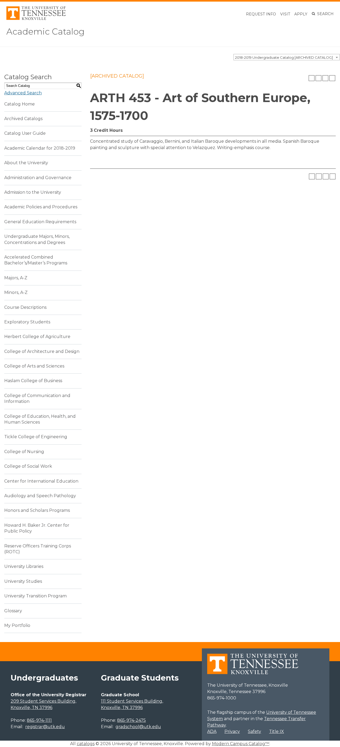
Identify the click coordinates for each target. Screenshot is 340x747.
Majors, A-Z (15, 277)
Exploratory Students (27, 321)
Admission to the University (32, 192)
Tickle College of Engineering (35, 436)
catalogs (86, 743)
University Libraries (23, 566)
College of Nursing (24, 451)
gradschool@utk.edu (138, 726)
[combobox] (286, 57)
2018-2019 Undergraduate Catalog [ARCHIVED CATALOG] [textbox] (284, 57)
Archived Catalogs (23, 118)
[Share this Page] (318, 78)
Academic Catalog (45, 31)
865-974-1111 (39, 720)
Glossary (13, 610)
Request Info (261, 14)
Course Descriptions (25, 307)
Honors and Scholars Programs (37, 510)
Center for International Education (41, 481)
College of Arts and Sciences (34, 366)
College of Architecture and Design (41, 351)
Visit (285, 14)
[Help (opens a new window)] (332, 78)
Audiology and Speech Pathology (40, 495)
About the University (26, 162)
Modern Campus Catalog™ (240, 743)
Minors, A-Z (16, 292)
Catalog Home (19, 104)
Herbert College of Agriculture (37, 336)
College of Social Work (28, 466)
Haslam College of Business (33, 380)
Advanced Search (23, 92)
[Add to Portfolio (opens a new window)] (311, 78)
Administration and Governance (37, 177)
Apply (300, 14)
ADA (211, 731)
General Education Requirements (40, 221)
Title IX (276, 731)
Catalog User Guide (25, 133)
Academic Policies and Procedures (40, 206)
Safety (254, 731)
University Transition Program (35, 595)
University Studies (23, 581)
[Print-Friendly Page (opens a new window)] (325, 78)
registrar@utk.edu (45, 726)
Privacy (232, 731)
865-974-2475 (131, 720)
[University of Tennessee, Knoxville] (36, 18)
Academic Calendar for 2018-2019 (39, 148)
